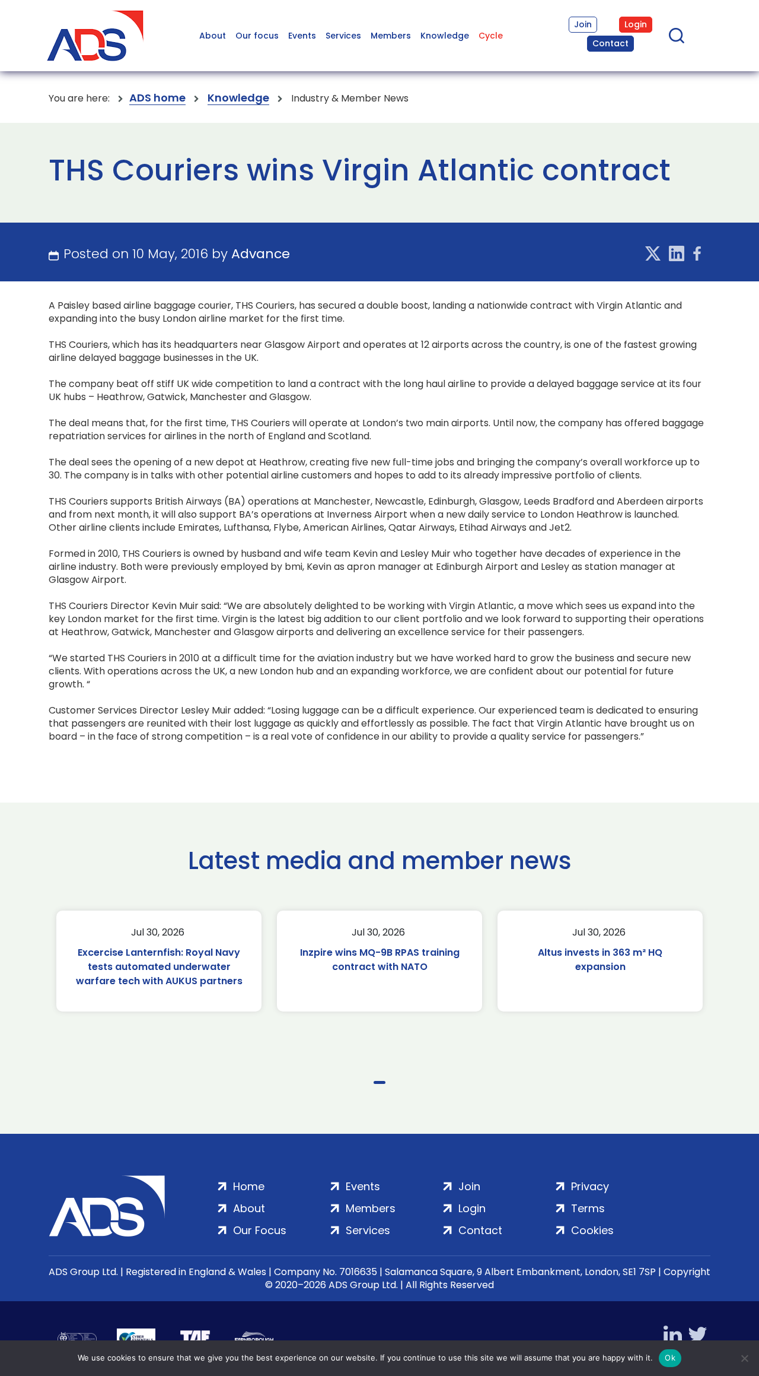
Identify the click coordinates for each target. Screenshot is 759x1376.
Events (302, 36)
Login (635, 24)
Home (248, 1186)
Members (391, 36)
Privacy (590, 1186)
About (212, 36)
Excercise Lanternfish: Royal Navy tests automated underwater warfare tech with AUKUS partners (159, 967)
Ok (670, 1357)
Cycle (491, 36)
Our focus (257, 36)
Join (583, 24)
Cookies (592, 1230)
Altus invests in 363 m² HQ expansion (600, 960)
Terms (588, 1208)
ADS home (157, 98)
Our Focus (259, 1230)
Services (343, 36)
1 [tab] (379, 1082)
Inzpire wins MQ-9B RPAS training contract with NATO (380, 960)
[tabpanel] (158, 961)
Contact (610, 43)
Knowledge (444, 36)
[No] (744, 1358)
